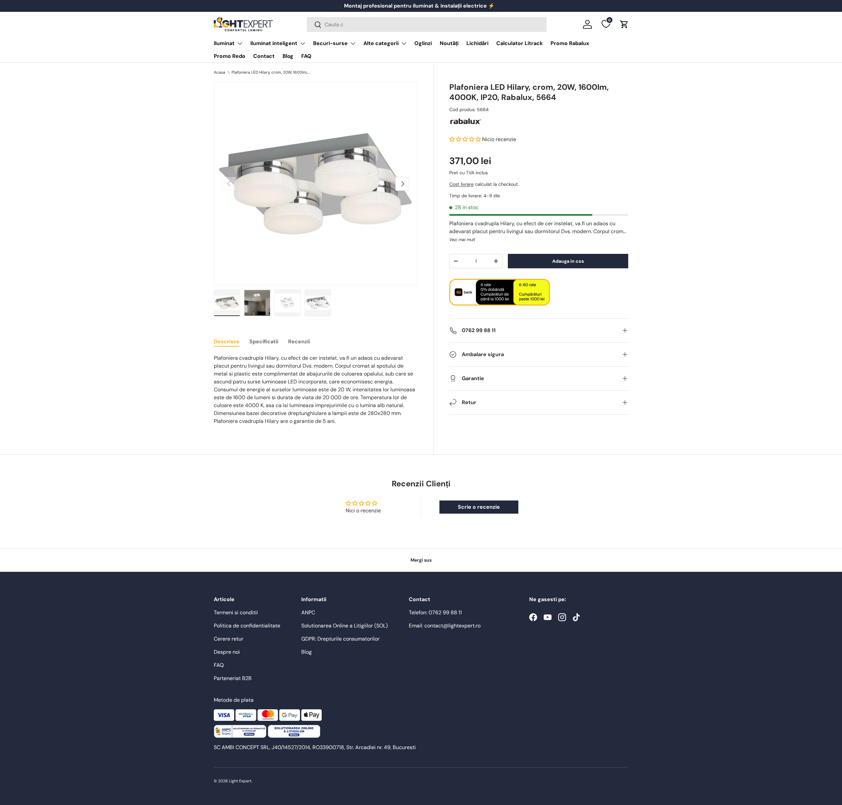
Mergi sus (421, 560)
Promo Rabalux (570, 43)
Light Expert (240, 781)
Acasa (219, 72)
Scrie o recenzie (479, 506)
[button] (624, 24)
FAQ (306, 56)
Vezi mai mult (462, 240)
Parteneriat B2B (233, 678)
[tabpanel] (315, 389)
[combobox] (427, 24)
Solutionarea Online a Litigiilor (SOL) (344, 625)
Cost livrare (461, 184)
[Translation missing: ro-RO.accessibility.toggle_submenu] (240, 43)
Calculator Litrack (519, 43)
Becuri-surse (330, 43)
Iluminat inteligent (273, 43)
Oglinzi (423, 43)
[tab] (226, 341)
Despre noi (227, 651)
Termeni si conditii (236, 612)
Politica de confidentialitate (247, 625)
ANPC (308, 612)
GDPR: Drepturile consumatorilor (340, 638)
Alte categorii (381, 43)
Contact (264, 56)
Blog (288, 56)
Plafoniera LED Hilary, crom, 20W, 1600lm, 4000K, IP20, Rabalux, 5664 (271, 72)
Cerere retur (228, 638)
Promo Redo (229, 56)
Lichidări (477, 43)
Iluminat (224, 43)
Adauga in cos (568, 261)
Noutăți (449, 43)
